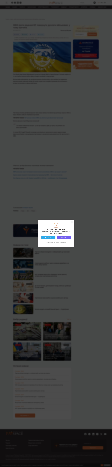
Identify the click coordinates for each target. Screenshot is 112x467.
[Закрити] (72, 222)
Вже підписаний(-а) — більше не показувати (56, 242)
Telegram (49, 237)
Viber (65, 237)
